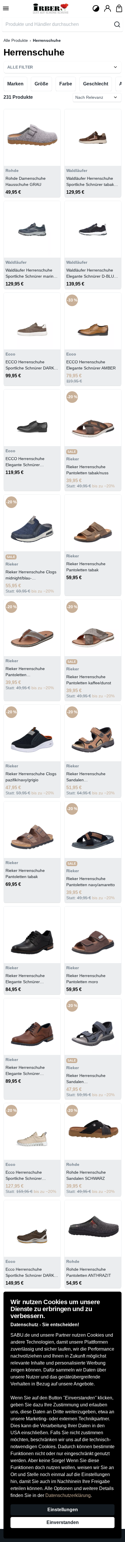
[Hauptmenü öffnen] (6, 8)
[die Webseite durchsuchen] (117, 24)
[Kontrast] (96, 8)
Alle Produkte (15, 40)
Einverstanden (63, 1522)
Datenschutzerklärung (68, 1495)
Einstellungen (62, 1509)
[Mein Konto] (107, 8)
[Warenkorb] (119, 8)
